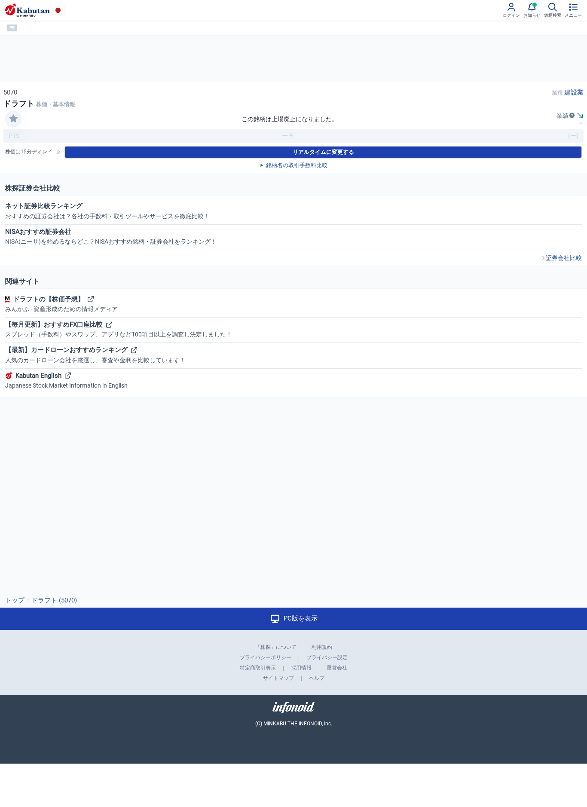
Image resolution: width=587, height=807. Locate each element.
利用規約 (322, 647)
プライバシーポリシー (265, 657)
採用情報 (301, 668)
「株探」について (276, 647)
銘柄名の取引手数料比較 (296, 165)
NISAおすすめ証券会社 (111, 236)
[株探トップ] (27, 10)
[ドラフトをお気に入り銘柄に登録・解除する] (13, 119)
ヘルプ (316, 678)
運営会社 (337, 668)
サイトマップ (278, 678)
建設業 (574, 92)
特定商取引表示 (258, 668)
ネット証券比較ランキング (107, 210)
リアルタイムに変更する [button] (323, 152)
